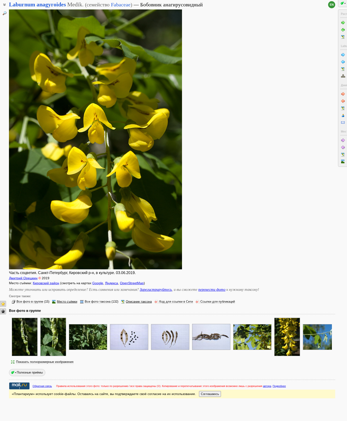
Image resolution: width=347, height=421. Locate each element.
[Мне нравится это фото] (3, 304)
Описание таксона (139, 301)
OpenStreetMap (132, 283)
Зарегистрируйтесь (156, 290)
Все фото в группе (30, 301)
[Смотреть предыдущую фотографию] (27, 139)
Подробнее (279, 386)
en (332, 4)
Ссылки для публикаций (217, 301)
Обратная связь (42, 386)
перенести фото (211, 290)
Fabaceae (121, 5)
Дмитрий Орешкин (23, 278)
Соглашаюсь (210, 394)
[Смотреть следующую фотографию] (163, 139)
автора (267, 386)
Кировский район (46, 283)
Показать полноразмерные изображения (44, 362)
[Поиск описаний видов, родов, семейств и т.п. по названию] (4, 13)
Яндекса (111, 283)
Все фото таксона (97, 301)
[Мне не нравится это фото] (3, 311)
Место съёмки (67, 301)
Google (97, 283)
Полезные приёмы (30, 372)
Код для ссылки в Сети (176, 301)
